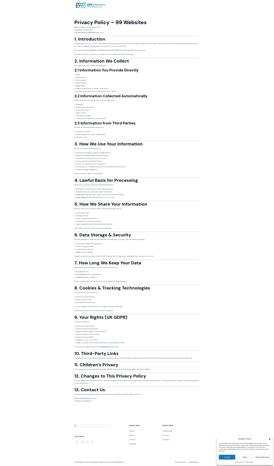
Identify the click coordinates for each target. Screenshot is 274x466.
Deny (245, 457)
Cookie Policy (239, 462)
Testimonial (175, 5)
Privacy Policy (249, 462)
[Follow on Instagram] (92, 442)
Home (131, 431)
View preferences (262, 457)
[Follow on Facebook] (76, 442)
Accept (227, 457)
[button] (270, 439)
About (145, 5)
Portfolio (186, 5)
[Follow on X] (82, 442)
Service (154, 5)
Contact (196, 5)
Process (163, 5)
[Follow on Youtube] (87, 442)
